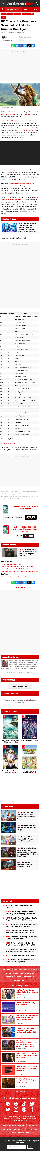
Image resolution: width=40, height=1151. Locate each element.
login (28, 700)
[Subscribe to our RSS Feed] (7, 1104)
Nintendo (17, 14)
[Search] (36, 3)
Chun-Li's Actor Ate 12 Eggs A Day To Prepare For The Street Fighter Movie (21, 919)
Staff (15, 970)
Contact (8, 973)
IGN (28, 1129)
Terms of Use (29, 973)
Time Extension (33, 1126)
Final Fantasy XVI (7, 121)
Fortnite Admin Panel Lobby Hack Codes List (20, 906)
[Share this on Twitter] (25, 45)
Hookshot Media (13, 1116)
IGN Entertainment (30, 1116)
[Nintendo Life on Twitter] (32, 1104)
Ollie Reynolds (7, 40)
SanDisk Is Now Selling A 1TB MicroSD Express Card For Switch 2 (22, 938)
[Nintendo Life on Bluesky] (7, 1110)
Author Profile (12, 672)
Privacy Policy (18, 973)
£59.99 (19, 536)
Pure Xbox (21, 1126)
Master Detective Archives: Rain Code (10, 771)
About (9, 970)
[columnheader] (3, 313)
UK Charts (26, 14)
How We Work (24, 970)
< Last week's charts (8, 443)
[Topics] (3, 3)
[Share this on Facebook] (21, 45)
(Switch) (11, 564)
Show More (19, 1092)
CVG (27, 1133)
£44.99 (20, 517)
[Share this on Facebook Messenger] (33, 45)
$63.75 (9, 517)
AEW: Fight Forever (29, 741)
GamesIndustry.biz (27, 130)
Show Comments (21, 686)
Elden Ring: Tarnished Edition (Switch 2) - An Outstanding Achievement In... (22, 913)
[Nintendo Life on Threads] (24, 1110)
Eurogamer (35, 1129)
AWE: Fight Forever (15, 170)
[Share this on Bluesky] (17, 45)
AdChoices (22, 1118)
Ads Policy (9, 977)
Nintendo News (19, 1129)
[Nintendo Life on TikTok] (24, 1104)
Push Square (11, 1126)
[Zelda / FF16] (20, 94)
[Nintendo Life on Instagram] (16, 1110)
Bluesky (22, 672)
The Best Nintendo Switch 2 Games (21, 955)
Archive (18, 977)
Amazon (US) (31, 517)
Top (3, 970)
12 (13, 831)
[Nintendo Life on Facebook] (32, 1110)
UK (32, 14)
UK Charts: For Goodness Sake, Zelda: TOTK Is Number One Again (18, 25)
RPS (32, 1133)
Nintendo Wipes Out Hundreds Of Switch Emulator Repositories (20, 961)
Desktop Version (20, 980)
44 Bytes (13, 1118)
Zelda (3, 17)
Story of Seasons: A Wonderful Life (23, 184)
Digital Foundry (6, 1129)
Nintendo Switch (7, 14)
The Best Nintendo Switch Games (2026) (15, 577)
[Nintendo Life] (20, 3)
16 (13, 844)
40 (13, 868)
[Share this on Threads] (29, 45)
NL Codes (28, 536)
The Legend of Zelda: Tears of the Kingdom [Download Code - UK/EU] (25, 529)
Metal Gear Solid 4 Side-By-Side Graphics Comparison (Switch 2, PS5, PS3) (21, 944)
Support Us (35, 970)
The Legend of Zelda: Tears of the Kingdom (16, 114)
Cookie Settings (28, 977)
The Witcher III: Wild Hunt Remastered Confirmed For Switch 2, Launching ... (22, 925)
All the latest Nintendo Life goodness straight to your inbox (20, 1141)
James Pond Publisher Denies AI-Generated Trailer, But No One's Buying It (20, 931)
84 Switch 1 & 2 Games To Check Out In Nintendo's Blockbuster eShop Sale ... (21, 950)
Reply (30, 672)
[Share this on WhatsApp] (13, 45)
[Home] (2, 9)
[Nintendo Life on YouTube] (16, 1104)
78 (24, 587)
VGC (7, 1133)
